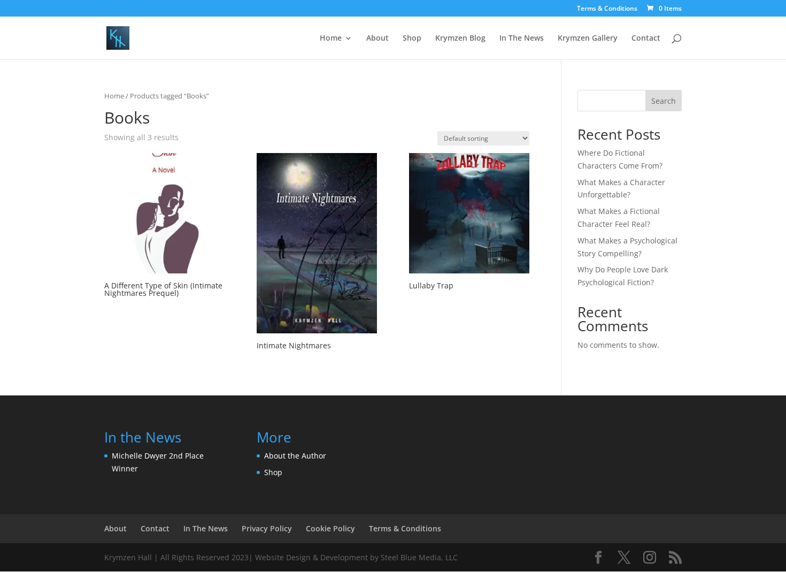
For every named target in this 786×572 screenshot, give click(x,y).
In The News (521, 38)
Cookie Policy (330, 528)
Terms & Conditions (607, 9)
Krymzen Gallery (588, 38)
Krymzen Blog (460, 38)
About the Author (295, 456)
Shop (412, 38)
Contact (645, 38)
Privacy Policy (267, 528)
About (377, 38)
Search (663, 101)
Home (331, 38)
